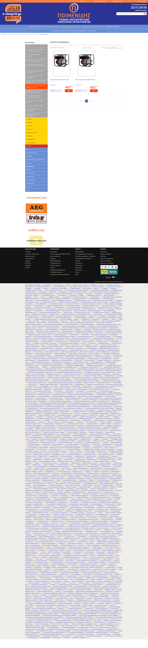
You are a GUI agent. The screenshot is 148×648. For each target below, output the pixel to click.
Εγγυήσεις (53, 258)
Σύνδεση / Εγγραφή (55, 265)
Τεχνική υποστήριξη (105, 254)
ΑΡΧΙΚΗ (83, 1)
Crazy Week (29, 122)
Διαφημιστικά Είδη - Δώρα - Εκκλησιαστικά (33, 114)
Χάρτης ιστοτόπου (30, 256)
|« (80, 101)
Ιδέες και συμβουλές (105, 261)
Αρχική (4, 34)
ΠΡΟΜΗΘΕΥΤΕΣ (56, 31)
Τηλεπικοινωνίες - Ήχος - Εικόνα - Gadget (35, 101)
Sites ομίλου (78, 267)
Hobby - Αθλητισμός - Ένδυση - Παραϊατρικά (34, 109)
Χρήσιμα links (78, 265)
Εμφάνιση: (85, 48)
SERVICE (28, 149)
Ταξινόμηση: (104, 48)
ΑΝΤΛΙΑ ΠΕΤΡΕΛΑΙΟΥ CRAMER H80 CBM (85, 79)
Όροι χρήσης (53, 251)
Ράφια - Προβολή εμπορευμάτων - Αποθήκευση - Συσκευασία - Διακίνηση (36, 66)
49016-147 (53, 85)
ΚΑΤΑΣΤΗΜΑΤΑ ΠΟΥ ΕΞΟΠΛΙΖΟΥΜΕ (89, 26)
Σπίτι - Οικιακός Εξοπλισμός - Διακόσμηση (33, 55)
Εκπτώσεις (28, 263)
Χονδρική (27, 261)
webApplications (119, 281)
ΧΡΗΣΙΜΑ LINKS (64, 31)
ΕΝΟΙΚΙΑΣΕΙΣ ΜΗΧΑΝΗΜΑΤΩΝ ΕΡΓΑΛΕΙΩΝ (70, 26)
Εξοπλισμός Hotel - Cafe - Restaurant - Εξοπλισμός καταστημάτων (36, 60)
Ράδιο (76, 274)
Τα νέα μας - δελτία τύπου (32, 254)
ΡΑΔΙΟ (94, 31)
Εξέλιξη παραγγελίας (55, 261)
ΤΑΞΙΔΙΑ (89, 31)
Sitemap (52, 267)
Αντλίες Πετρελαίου (44, 34)
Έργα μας (77, 261)
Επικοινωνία (103, 251)
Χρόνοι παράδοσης (55, 256)
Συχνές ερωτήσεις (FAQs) (106, 258)
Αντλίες (36, 34)
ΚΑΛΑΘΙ (118, 1)
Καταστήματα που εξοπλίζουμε (83, 258)
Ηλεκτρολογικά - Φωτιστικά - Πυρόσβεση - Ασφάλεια (33, 96)
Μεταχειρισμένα (79, 251)
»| (92, 101)
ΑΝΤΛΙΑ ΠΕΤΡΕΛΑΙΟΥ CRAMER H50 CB (59, 79)
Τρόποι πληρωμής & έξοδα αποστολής (60, 254)
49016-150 (78, 85)
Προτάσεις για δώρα (31, 132)
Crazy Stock (29, 129)
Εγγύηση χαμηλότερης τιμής (57, 270)
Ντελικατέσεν (78, 270)
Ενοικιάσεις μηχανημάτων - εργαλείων (85, 256)
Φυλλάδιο (28, 146)
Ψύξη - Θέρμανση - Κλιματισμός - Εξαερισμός (34, 76)
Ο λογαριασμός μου (55, 263)
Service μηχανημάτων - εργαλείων (84, 254)
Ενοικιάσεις (29, 136)
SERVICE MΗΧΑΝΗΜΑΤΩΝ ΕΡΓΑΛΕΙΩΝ (38, 26)
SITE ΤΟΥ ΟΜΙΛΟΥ (74, 31)
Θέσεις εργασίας (29, 258)
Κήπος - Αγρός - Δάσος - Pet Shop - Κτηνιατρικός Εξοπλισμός (35, 50)
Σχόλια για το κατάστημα (106, 263)
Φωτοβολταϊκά (30, 139)
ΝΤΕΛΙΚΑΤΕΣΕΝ (82, 31)
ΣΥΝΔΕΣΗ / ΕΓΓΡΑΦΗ (100, 1)
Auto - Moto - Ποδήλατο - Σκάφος (35, 105)
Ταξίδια (77, 272)
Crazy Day (29, 126)
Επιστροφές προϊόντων (56, 272)
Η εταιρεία (28, 251)
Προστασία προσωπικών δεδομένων (60, 274)
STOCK (29, 46)
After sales (103, 256)
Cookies (27, 267)
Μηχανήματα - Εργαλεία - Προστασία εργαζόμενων (20, 34)
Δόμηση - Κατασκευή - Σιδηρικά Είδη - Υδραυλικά (36, 81)
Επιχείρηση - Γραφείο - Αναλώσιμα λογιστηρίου (35, 71)
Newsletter (28, 265)
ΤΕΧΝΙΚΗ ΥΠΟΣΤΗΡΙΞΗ (53, 26)
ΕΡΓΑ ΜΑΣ (102, 26)
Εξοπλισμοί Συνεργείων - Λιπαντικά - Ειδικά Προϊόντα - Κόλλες (35, 91)
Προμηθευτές (78, 263)
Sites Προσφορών (31, 143)
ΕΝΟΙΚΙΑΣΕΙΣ (29, 156)
